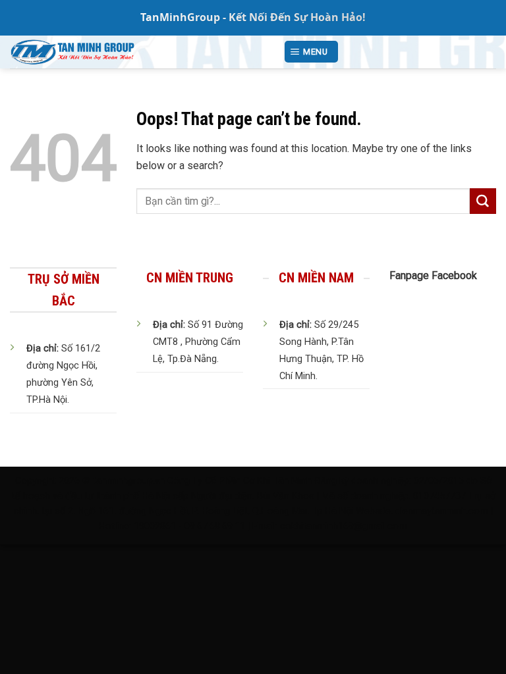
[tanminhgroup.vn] (137, 52)
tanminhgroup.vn (129, 480)
